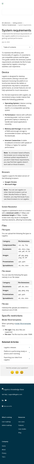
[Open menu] (30, 3)
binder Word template (23, 324)
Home (4, 446)
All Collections (6, 23)
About (4, 449)
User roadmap (6, 422)
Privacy (4, 453)
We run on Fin (8, 406)
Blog (19, 432)
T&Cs (3, 457)
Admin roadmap (7, 425)
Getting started (17, 23)
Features (21, 425)
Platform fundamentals (9, 25)
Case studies (22, 429)
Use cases (21, 422)
